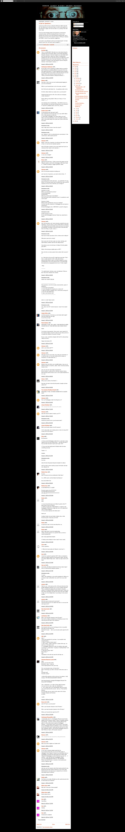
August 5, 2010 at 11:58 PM (47, 77)
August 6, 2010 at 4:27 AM (47, 343)
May (76, 112)
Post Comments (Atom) (47, 827)
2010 (75, 76)
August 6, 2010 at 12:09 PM (47, 606)
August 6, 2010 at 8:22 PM (47, 739)
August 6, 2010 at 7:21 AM (47, 409)
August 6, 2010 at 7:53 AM (47, 416)
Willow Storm (44, 785)
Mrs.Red (43, 50)
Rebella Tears (44, 472)
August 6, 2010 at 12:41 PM (47, 699)
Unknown (43, 140)
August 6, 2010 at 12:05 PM (47, 596)
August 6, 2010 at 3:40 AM (47, 275)
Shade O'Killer (44, 313)
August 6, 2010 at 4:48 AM (47, 376)
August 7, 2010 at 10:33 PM (47, 783)
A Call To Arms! (78, 104)
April (76, 113)
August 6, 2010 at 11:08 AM (47, 551)
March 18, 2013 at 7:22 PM (47, 803)
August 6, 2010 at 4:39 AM (47, 359)
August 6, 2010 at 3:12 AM (47, 231)
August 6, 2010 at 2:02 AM (47, 123)
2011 (75, 75)
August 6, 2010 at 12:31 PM (47, 657)
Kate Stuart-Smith (45, 608)
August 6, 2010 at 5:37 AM (47, 395)
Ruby (76, 101)
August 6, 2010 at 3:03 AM (47, 209)
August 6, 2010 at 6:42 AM (47, 402)
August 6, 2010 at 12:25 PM (47, 613)
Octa (42, 799)
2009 (75, 121)
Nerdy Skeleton (44, 322)
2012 (75, 73)
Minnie (42, 159)
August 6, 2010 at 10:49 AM (47, 520)
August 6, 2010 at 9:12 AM (47, 455)
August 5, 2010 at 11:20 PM (47, 64)
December (77, 78)
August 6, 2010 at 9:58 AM (47, 483)
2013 (75, 71)
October (77, 81)
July (76, 108)
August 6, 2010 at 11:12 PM (47, 763)
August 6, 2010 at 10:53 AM (47, 542)
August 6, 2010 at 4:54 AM (47, 387)
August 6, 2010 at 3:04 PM (47, 732)
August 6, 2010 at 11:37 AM (47, 570)
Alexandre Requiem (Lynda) (47, 659)
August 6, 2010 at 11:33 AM (47, 562)
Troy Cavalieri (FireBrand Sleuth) (48, 389)
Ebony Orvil (44, 702)
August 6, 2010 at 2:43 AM (47, 157)
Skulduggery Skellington (47, 66)
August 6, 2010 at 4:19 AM (47, 310)
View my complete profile (79, 42)
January (77, 119)
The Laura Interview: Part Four (81, 91)
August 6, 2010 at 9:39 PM (47, 746)
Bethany (43, 80)
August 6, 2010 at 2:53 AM (47, 176)
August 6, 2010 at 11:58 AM (47, 581)
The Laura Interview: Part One (81, 97)
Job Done (77, 99)
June (76, 110)
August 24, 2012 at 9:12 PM (47, 796)
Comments (77, 26)
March (76, 115)
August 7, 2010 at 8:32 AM (47, 774)
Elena (42, 436)
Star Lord (43, 565)
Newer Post (39, 824)
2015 (75, 68)
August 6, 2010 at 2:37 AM (47, 150)
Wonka (42, 498)
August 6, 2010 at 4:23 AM (47, 320)
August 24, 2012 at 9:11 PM (47, 789)
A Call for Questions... (79, 103)
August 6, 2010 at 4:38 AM (47, 350)
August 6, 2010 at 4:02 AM (47, 302)
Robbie (43, 777)
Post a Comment (41, 819)
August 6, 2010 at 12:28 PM (47, 633)
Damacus (43, 734)
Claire (42, 544)
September (77, 83)
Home (53, 824)
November (77, 80)
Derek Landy (83, 31)
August (77, 85)
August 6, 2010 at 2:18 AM (47, 129)
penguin (43, 584)
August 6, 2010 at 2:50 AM (47, 166)
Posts (76, 23)
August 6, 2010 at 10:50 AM (47, 527)
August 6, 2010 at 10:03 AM (47, 495)
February (77, 117)
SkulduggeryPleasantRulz (47, 717)
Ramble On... (78, 106)
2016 (75, 66)
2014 (75, 69)
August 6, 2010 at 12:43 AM (47, 108)
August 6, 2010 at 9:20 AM (47, 469)
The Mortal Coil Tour (79, 89)
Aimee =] (43, 378)
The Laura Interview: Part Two (81, 96)
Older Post (67, 824)
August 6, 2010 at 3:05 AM (47, 219)
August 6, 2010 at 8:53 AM (47, 422)
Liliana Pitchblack (45, 404)
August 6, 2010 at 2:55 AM (47, 186)
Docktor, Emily (44, 110)
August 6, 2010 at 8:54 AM (47, 433)
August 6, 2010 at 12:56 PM (47, 714)
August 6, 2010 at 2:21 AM (47, 138)
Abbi (42, 636)
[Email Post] (67, 44)
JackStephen (44, 615)
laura (42, 554)
